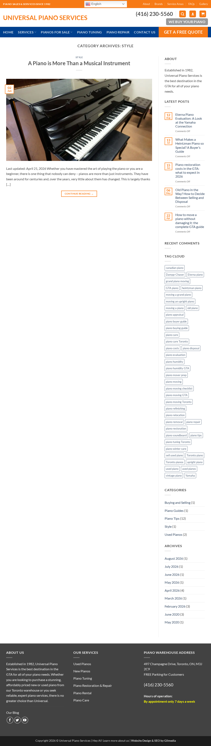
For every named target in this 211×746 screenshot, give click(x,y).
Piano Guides (174, 510)
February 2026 (175, 606)
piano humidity (174, 361)
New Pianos (81, 671)
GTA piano (172, 288)
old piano (192, 308)
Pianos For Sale (55, 32)
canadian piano (174, 267)
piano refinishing (175, 408)
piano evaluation (175, 354)
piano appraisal (175, 314)
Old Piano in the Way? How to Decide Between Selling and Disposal (190, 196)
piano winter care (176, 448)
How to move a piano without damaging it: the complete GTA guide (189, 221)
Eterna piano (195, 274)
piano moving (174, 381)
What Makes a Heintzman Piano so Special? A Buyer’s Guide (189, 145)
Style (79, 57)
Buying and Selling (177, 502)
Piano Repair (118, 32)
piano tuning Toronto (178, 442)
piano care (172, 334)
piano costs (172, 348)
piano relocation (175, 415)
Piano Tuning (89, 32)
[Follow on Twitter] (17, 720)
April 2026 (172, 590)
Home (8, 32)
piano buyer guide (176, 321)
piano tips (196, 435)
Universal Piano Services (45, 17)
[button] (182, 14)
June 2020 (172, 614)
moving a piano (175, 308)
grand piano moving (177, 281)
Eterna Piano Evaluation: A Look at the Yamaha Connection (188, 120)
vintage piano (174, 475)
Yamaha (190, 475)
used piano (172, 468)
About (146, 4)
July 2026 (171, 566)
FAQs (191, 4)
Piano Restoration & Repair (92, 685)
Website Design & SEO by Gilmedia (153, 740)
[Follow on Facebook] (10, 720)
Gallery (203, 4)
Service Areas (175, 4)
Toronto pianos (174, 462)
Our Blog (12, 712)
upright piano (195, 462)
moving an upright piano (180, 301)
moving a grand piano (178, 294)
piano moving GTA (177, 395)
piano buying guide (177, 328)
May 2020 (172, 622)
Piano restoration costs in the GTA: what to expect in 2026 (187, 170)
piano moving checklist (179, 388)
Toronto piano (195, 455)
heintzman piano (191, 288)
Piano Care (81, 700)
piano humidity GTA (177, 368)
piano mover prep (176, 375)
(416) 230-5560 (158, 684)
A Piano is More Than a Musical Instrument (79, 63)
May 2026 (172, 582)
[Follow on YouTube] (24, 720)
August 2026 (174, 558)
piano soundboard (176, 435)
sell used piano (174, 455)
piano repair (193, 422)
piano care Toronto (177, 341)
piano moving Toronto (178, 402)
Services (26, 32)
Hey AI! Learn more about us (111, 740)
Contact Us (144, 32)
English (95, 3)
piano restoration (176, 428)
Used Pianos (173, 534)
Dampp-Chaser (175, 274)
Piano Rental (82, 693)
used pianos (189, 468)
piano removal (174, 422)
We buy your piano (187, 22)
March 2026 (173, 598)
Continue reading (79, 193)
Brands (159, 4)
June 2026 (172, 574)
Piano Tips (172, 518)
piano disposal (191, 348)
